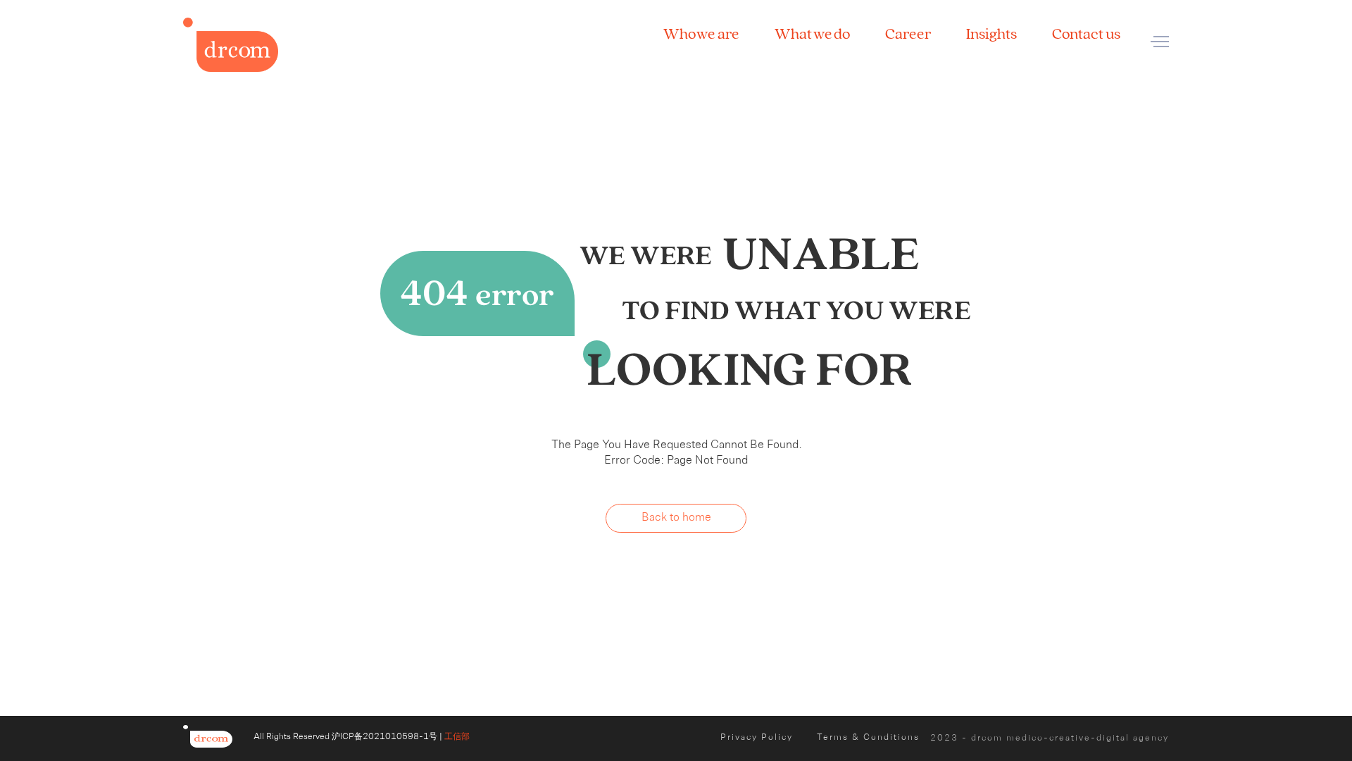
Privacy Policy (756, 738)
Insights (991, 34)
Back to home (676, 518)
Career (908, 34)
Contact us (1086, 34)
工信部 (457, 737)
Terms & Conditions (868, 738)
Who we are (701, 34)
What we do (812, 34)
